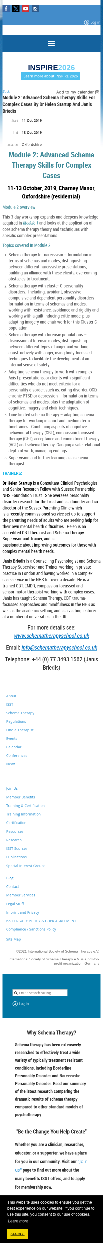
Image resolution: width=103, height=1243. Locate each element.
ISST (9, 704)
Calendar (14, 747)
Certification (16, 822)
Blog (10, 878)
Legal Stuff (15, 903)
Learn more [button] (18, 1221)
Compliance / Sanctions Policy (31, 929)
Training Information (23, 814)
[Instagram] (35, 8)
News (11, 764)
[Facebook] (6, 8)
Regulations (16, 721)
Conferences (16, 755)
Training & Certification (25, 805)
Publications (16, 857)
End (15, 133)
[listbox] (78, 92)
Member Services (20, 895)
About (11, 695)
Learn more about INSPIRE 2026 (51, 76)
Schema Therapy (20, 712)
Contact (12, 886)
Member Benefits (20, 797)
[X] (16, 8)
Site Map (13, 939)
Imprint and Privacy (22, 912)
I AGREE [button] (17, 1234)
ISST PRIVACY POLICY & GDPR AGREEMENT (41, 920)
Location (12, 145)
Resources (15, 831)
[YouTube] (25, 8)
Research (14, 840)
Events (11, 738)
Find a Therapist (20, 730)
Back (6, 91)
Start (15, 121)
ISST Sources (17, 848)
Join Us (12, 788)
